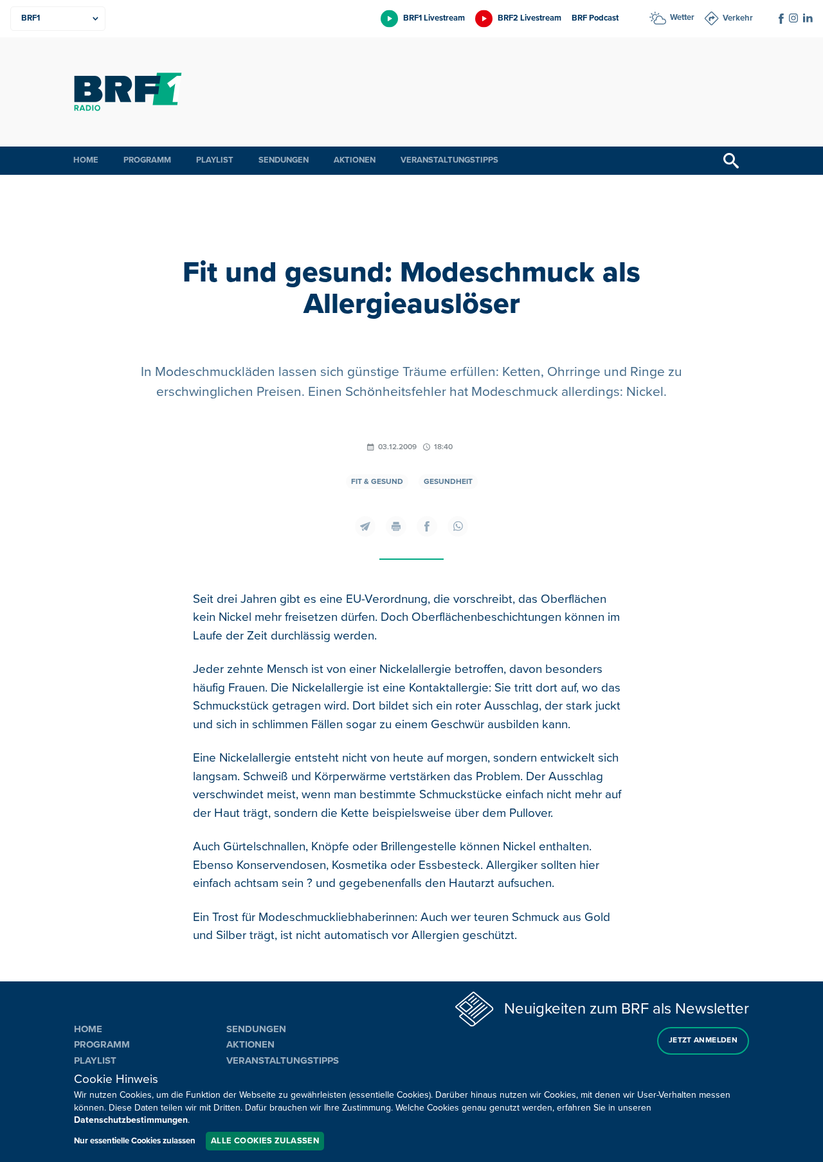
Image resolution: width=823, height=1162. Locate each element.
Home (85, 160)
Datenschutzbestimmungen (131, 1119)
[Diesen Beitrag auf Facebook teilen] (427, 526)
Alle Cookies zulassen (265, 1141)
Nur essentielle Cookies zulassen (134, 1141)
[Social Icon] (781, 18)
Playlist (214, 160)
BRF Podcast (595, 18)
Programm (147, 160)
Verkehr (738, 18)
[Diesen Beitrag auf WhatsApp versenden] (458, 526)
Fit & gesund (377, 482)
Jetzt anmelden (703, 1040)
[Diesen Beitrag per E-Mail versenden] (365, 526)
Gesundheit (448, 482)
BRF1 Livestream (434, 18)
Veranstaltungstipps (449, 160)
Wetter (682, 17)
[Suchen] (731, 161)
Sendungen (283, 160)
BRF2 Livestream (529, 18)
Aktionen (354, 160)
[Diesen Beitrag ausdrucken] (396, 526)
